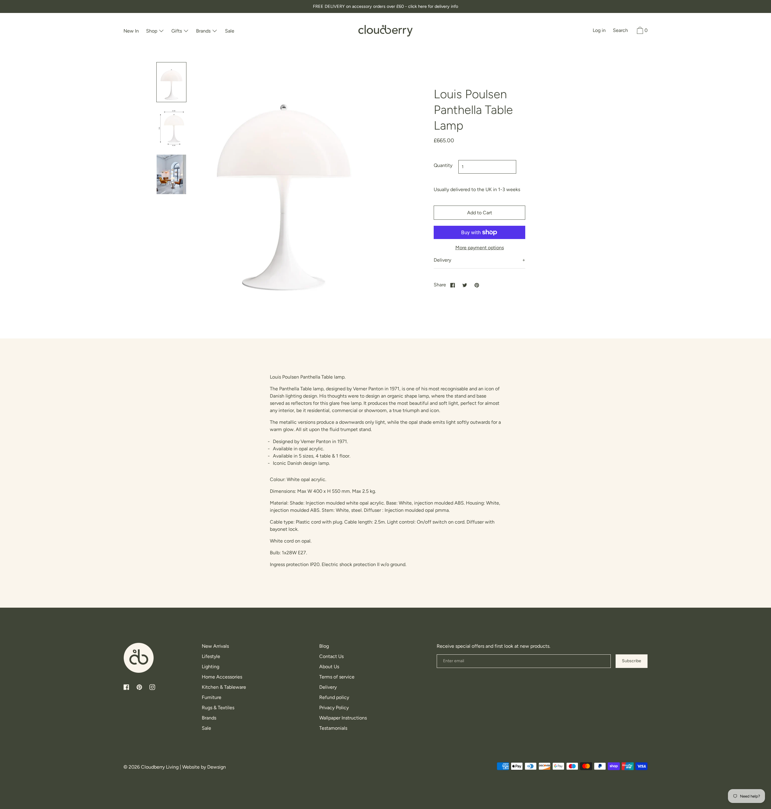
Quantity (443, 165)
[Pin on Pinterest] (476, 284)
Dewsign (216, 767)
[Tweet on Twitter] (464, 284)
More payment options (479, 247)
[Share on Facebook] (452, 284)
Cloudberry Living (160, 767)
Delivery (442, 260)
